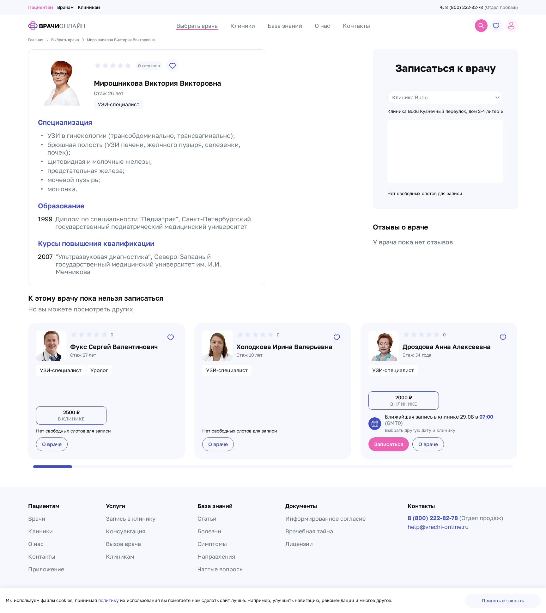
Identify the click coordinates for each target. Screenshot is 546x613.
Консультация (125, 531)
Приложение (46, 569)
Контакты (41, 556)
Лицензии (299, 543)
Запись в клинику (130, 518)
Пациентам (40, 7)
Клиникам (89, 7)
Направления (216, 556)
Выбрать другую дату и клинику (420, 430)
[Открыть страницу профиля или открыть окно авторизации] (511, 25)
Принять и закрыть (503, 600)
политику (109, 600)
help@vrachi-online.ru (438, 527)
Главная (35, 39)
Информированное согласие (325, 518)
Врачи (36, 518)
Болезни (209, 531)
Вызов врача (123, 543)
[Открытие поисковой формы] (481, 25)
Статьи (206, 518)
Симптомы (212, 543)
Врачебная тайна (309, 531)
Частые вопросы (220, 569)
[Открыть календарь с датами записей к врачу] (374, 423)
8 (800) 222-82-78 (464, 7)
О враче (52, 444)
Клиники (40, 531)
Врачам (65, 7)
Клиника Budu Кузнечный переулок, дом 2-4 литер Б (445, 111)
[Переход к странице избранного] (496, 25)
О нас (36, 543)
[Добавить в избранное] (172, 65)
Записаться (388, 444)
